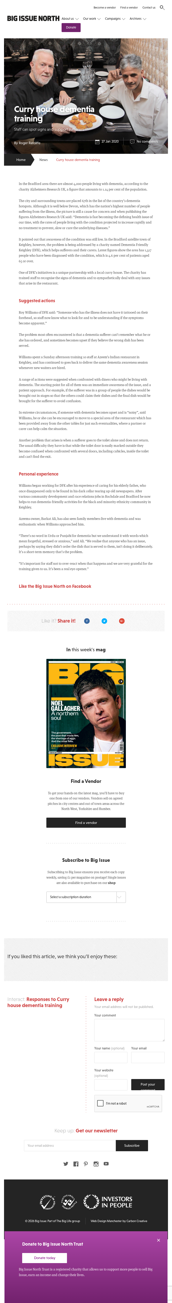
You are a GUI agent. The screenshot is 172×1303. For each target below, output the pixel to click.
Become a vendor (105, 7)
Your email (138, 1048)
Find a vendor (129, 7)
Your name (109, 1048)
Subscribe (132, 1145)
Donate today (44, 1258)
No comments (147, 141)
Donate (71, 27)
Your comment (105, 1015)
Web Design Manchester (106, 1221)
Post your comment (148, 1086)
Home (21, 160)
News (43, 160)
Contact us (148, 7)
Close (158, 1240)
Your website (103, 1072)
